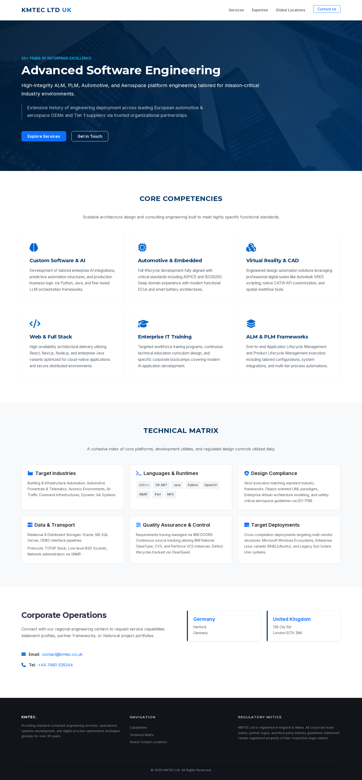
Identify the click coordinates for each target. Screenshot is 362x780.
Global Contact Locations (148, 742)
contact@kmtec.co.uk (62, 654)
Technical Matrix (142, 735)
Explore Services (44, 136)
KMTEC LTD (46, 10)
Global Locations (290, 10)
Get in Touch (90, 136)
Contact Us (326, 9)
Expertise (260, 10)
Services (236, 10)
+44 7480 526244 (55, 664)
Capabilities (138, 727)
